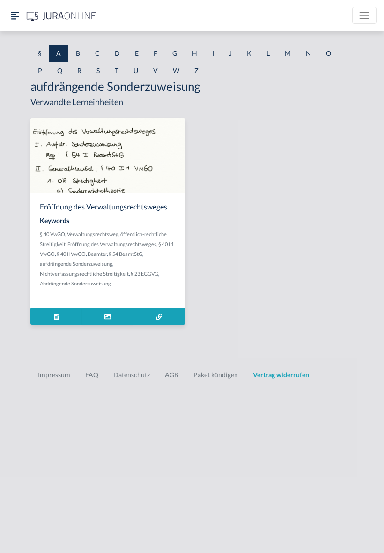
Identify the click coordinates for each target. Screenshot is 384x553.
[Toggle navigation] (364, 15)
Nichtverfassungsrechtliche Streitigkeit (84, 273)
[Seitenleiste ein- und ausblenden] (14, 16)
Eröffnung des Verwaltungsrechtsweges (111, 244)
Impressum (54, 375)
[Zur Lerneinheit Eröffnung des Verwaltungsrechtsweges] (159, 316)
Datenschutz (131, 375)
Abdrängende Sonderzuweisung (75, 283)
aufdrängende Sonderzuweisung (76, 264)
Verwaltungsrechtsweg (92, 234)
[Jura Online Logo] (61, 16)
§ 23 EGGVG (144, 273)
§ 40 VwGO (52, 234)
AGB (171, 375)
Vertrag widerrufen (281, 375)
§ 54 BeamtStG (125, 254)
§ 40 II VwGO (71, 254)
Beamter (97, 254)
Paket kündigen (215, 375)
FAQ (91, 375)
